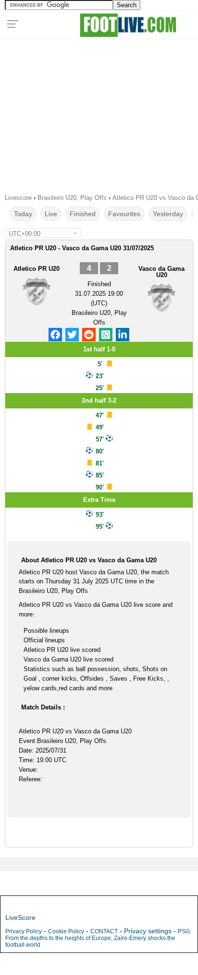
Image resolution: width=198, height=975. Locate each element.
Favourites (124, 214)
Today (23, 214)
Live (51, 214)
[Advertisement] (99, 113)
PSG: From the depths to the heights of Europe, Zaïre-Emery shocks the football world (98, 938)
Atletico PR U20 (36, 268)
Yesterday (168, 214)
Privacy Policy (23, 931)
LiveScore (20, 917)
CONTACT (104, 931)
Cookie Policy (66, 931)
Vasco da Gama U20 (161, 272)
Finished (83, 214)
